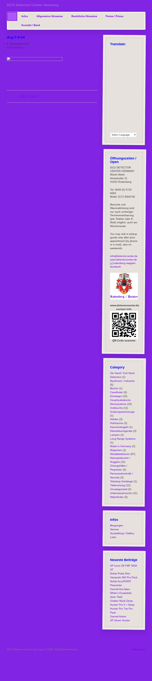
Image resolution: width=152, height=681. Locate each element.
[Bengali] (117, 64)
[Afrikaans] (131, 54)
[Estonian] (112, 82)
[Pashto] (131, 106)
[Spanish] (122, 54)
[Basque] (136, 59)
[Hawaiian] (126, 87)
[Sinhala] (136, 111)
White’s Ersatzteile (120, 593)
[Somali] (131, 115)
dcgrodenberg (15, 47)
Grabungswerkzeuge (122, 411)
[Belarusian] (112, 64)
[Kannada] (126, 92)
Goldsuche (116, 407)
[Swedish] (126, 73)
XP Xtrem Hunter (120, 620)
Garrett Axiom (118, 616)
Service (114, 529)
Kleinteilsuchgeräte (121, 430)
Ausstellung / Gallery (122, 533)
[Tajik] (117, 120)
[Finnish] (131, 73)
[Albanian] (117, 59)
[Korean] (112, 97)
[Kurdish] (131, 78)
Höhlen (114, 419)
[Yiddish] (136, 125)
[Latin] (126, 97)
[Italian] (117, 54)
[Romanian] (122, 59)
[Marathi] (112, 106)
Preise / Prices (114, 16)
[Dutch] (117, 78)
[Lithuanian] (136, 97)
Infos (25, 16)
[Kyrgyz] (117, 97)
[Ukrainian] (136, 120)
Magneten (116, 450)
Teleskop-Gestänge (121, 481)
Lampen (115, 434)
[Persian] (136, 106)
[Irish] (112, 73)
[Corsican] (122, 82)
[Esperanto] (136, 78)
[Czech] (112, 59)
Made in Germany (120, 446)
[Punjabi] (112, 111)
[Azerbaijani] (131, 59)
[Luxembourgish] (122, 78)
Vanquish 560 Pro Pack (123, 577)
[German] (112, 50)
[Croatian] (136, 69)
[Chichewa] (112, 69)
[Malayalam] (122, 101)
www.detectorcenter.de (123, 259)
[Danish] (117, 73)
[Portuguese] (126, 54)
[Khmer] (136, 92)
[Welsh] (126, 125)
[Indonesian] (117, 87)
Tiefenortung (117, 485)
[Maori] (136, 101)
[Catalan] (131, 64)
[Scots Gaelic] (126, 115)
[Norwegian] (122, 73)
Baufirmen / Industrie (122, 380)
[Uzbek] (117, 125)
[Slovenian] (117, 115)
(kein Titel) (116, 596)
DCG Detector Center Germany (33, 5)
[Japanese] (122, 69)
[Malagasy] (117, 101)
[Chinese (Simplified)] (117, 69)
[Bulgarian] (126, 64)
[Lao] (122, 97)
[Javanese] (122, 92)
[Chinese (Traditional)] (126, 69)
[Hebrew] (126, 78)
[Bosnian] (122, 64)
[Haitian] (136, 82)
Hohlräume (116, 423)
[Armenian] (126, 59)
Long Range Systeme (122, 438)
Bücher (114, 388)
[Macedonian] (112, 101)
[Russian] (131, 50)
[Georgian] (112, 78)
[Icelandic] (136, 73)
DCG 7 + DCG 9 (27, 96)
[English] (117, 50)
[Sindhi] (131, 111)
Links (113, 537)
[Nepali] (126, 106)
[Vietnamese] (122, 125)
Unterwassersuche (121, 493)
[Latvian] (131, 97)
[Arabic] (136, 54)
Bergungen (116, 525)
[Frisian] (122, 87)
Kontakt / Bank (31, 25)
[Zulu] (117, 130)
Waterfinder (116, 496)
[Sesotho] (126, 111)
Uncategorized (118, 489)
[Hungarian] (112, 92)
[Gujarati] (131, 82)
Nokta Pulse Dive (120, 573)
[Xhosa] (131, 125)
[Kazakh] (131, 92)
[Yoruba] (112, 130)
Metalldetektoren (120, 454)
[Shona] (122, 111)
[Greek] (126, 50)
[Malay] (126, 101)
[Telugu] (126, 120)
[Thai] (131, 120)
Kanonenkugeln (119, 427)
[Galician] (126, 82)
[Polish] (136, 50)
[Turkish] (122, 50)
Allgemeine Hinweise (50, 16)
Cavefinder (116, 392)
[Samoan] (122, 115)
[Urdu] (112, 125)
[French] (112, 54)
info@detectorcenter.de (123, 255)
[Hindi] (131, 87)
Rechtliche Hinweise (84, 16)
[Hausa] (112, 87)
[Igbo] (117, 92)
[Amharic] (131, 69)
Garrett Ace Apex (120, 589)
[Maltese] (131, 101)
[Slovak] (112, 115)
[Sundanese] (136, 115)
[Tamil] (122, 120)
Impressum (138, 649)
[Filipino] (117, 82)
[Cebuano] (136, 64)
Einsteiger (116, 396)
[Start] (12, 16)
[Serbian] (117, 111)
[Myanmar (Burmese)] (122, 106)
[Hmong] (136, 87)
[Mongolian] (117, 106)
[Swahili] (112, 120)
